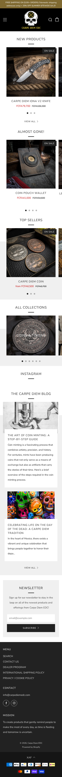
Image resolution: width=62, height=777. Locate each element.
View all (30, 121)
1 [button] (27, 113)
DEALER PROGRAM (14, 667)
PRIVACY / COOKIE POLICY (18, 678)
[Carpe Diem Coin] (31, 252)
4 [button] (36, 210)
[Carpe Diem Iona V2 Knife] (31, 72)
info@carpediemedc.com (16, 695)
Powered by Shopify (31, 747)
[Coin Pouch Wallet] (31, 164)
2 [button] (31, 113)
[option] (31, 79)
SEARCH (8, 656)
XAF (29, 757)
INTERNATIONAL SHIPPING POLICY (23, 672)
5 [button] (36, 361)
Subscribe (29, 628)
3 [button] (34, 113)
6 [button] (40, 361)
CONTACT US (11, 661)
